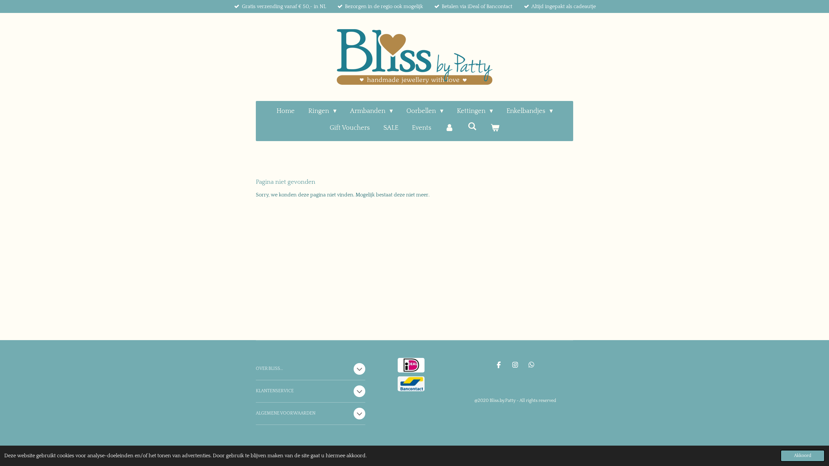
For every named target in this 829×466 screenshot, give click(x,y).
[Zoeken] (472, 126)
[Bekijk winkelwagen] (495, 128)
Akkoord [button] (802, 455)
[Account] (449, 128)
